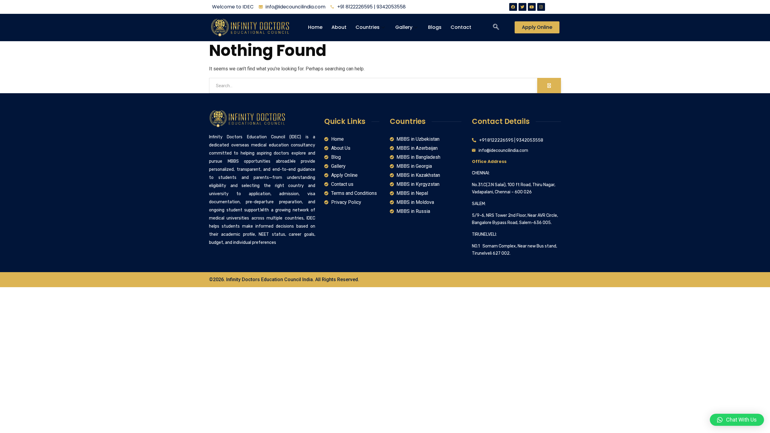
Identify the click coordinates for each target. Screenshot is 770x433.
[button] (737, 420)
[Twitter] (522, 7)
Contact (461, 27)
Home (315, 27)
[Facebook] (513, 7)
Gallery (403, 27)
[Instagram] (541, 7)
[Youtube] (532, 7)
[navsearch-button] (496, 27)
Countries (368, 27)
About (338, 27)
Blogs (435, 27)
